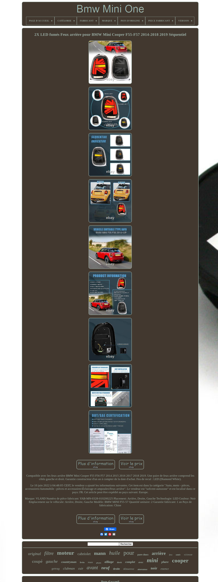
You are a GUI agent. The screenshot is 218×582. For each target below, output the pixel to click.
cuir (80, 568)
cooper (180, 560)
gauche (52, 561)
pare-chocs (142, 554)
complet (130, 562)
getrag (56, 568)
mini (152, 560)
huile (114, 553)
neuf (105, 567)
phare (165, 562)
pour (128, 553)
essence (165, 568)
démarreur (128, 569)
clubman (69, 568)
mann (100, 553)
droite (116, 568)
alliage (109, 562)
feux (170, 555)
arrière (159, 553)
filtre (49, 553)
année (178, 554)
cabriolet (84, 554)
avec (140, 562)
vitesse (188, 555)
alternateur (142, 569)
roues (90, 562)
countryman (68, 562)
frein (82, 562)
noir (154, 568)
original (34, 554)
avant (92, 567)
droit (119, 562)
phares (98, 563)
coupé (37, 561)
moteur (65, 553)
